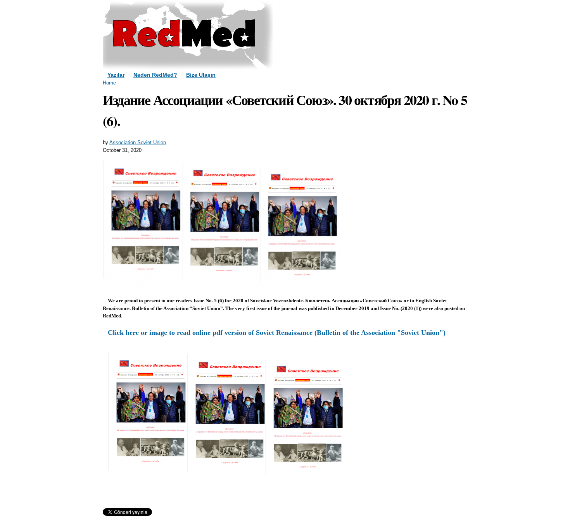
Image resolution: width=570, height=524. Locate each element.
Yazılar (115, 75)
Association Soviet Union (137, 142)
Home (109, 83)
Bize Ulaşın (201, 75)
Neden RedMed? (155, 75)
